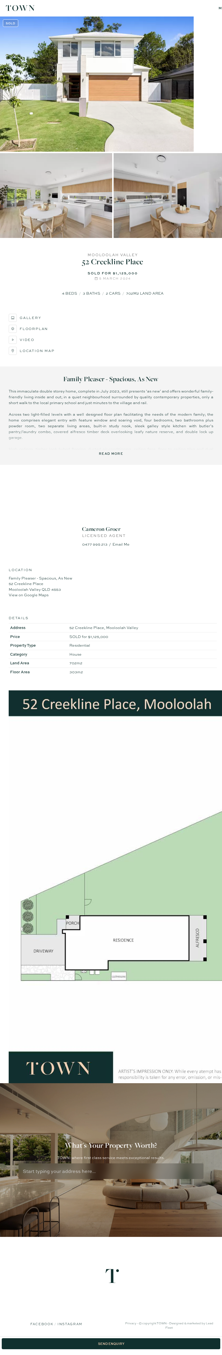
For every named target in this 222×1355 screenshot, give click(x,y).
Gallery (30, 318)
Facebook (42, 1324)
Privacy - (132, 1323)
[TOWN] (20, 8)
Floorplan (34, 329)
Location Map (37, 351)
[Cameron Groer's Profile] (111, 498)
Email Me (121, 544)
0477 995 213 (95, 544)
